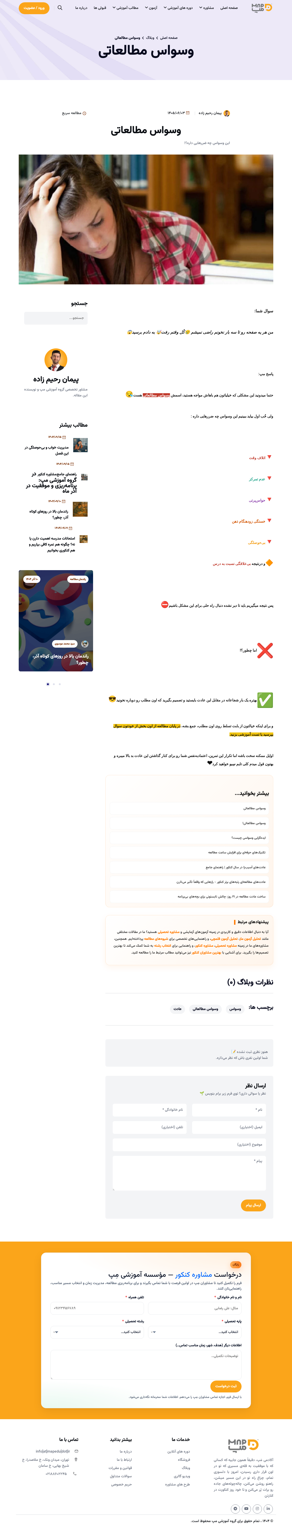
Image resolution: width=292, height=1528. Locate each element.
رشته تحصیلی (133, 1321)
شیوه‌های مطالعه (156, 939)
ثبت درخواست (226, 1386)
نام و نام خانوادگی (228, 1297)
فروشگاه (184, 1460)
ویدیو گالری (182, 1476)
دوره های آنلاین (178, 1452)
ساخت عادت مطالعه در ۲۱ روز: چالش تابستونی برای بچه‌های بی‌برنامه (222, 896)
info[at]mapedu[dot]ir (53, 1452)
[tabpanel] (56, 620)
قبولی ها (100, 8)
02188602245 (56, 1474)
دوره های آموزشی (180, 8)
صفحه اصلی (229, 8)
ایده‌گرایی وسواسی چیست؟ (249, 838)
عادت (177, 1009)
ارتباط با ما (124, 1460)
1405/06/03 (177, 113)
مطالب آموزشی (127, 8)
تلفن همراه (134, 1297)
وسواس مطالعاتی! (254, 823)
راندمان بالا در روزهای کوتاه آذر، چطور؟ (48, 515)
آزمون (152, 8)
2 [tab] (54, 684)
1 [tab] (60, 684)
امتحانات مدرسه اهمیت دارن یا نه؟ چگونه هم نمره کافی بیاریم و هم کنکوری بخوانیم (52, 544)
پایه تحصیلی (232, 1321)
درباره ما (81, 8)
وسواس (235, 1009)
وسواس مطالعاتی (254, 808)
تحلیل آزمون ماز (250, 939)
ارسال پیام (253, 1205)
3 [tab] (48, 684)
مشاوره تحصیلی (169, 932)
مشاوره (208, 8)
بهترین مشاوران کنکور (206, 952)
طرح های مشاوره (177, 1485)
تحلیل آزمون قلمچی (224, 939)
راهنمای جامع (67, 474)
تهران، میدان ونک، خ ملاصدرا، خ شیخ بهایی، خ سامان (45, 1463)
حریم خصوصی (121, 1485)
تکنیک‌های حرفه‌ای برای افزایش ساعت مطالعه (237, 852)
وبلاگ (150, 38)
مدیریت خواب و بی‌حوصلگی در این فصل (47, 451)
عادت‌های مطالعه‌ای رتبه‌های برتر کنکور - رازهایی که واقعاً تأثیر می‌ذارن (221, 882)
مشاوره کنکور (204, 945)
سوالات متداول (121, 1476)
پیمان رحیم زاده (210, 113)
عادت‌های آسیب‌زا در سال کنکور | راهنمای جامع (236, 867)
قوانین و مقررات (120, 1468)
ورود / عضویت (34, 8)
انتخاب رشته (162, 945)
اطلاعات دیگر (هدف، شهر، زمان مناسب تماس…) (209, 1345)
